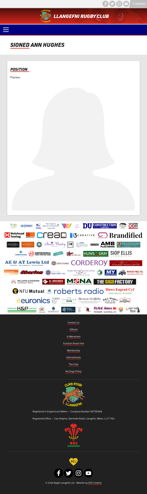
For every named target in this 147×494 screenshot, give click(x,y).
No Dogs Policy (73, 371)
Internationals (73, 357)
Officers (73, 329)
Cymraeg (139, 4)
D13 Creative (95, 482)
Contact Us (73, 322)
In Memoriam (73, 336)
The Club (73, 364)
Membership (73, 350)
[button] (6, 29)
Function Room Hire (73, 343)
